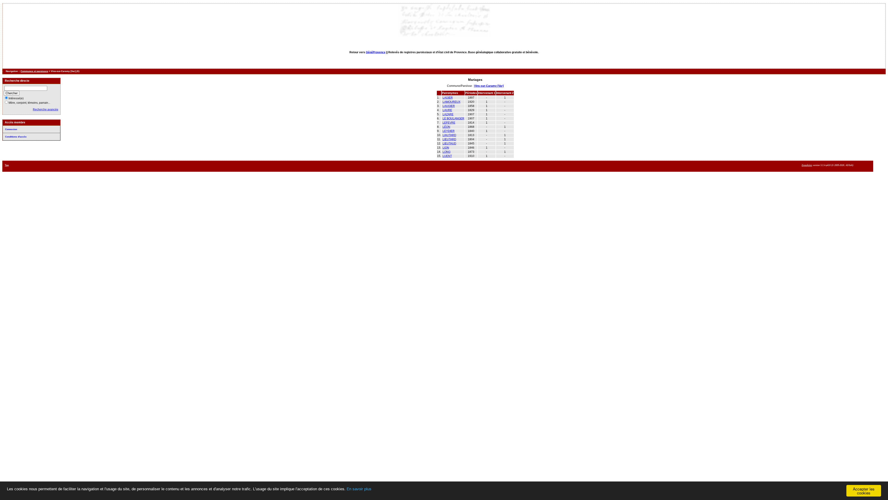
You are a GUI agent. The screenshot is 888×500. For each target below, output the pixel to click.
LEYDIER (449, 131)
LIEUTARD (449, 139)
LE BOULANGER (453, 118)
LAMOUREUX (451, 101)
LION (446, 147)
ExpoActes (807, 165)
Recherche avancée (45, 109)
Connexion (11, 129)
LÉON (446, 126)
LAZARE (448, 114)
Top (7, 165)
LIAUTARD (449, 135)
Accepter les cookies (864, 491)
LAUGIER (449, 106)
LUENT (447, 156)
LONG (446, 151)
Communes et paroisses (34, 71)
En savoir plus (359, 489)
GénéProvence (375, 52)
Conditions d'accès (16, 136)
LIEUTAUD (449, 143)
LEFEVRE (449, 122)
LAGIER (448, 97)
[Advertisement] (429, 166)
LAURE (447, 110)
